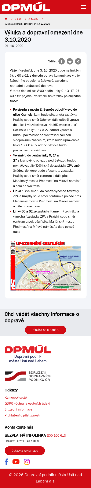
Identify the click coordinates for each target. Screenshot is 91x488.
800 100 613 (56, 435)
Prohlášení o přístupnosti (22, 415)
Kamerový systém (17, 397)
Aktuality (33, 19)
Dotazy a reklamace (24, 451)
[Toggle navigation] (85, 7)
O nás (18, 19)
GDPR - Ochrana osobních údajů (27, 403)
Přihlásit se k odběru (45, 330)
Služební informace (18, 409)
